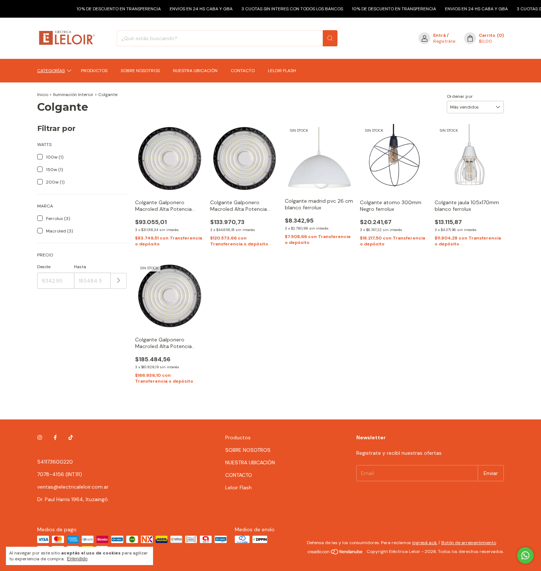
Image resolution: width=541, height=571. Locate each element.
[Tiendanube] (335, 553)
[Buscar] (330, 38)
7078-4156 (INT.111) (59, 474)
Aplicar (119, 281)
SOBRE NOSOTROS (140, 71)
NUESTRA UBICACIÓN (195, 71)
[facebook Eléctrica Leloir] (55, 437)
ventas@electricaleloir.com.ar (73, 486)
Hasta (80, 267)
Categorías (51, 71)
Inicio (42, 94)
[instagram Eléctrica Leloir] (39, 437)
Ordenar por (460, 96)
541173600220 (55, 461)
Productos (94, 71)
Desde (43, 267)
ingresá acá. (424, 543)
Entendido (77, 558)
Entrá (439, 35)
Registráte (444, 41)
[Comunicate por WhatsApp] (525, 555)
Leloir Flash (282, 71)
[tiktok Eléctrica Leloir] (70, 437)
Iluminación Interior (74, 94)
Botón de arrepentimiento (468, 543)
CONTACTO (243, 71)
